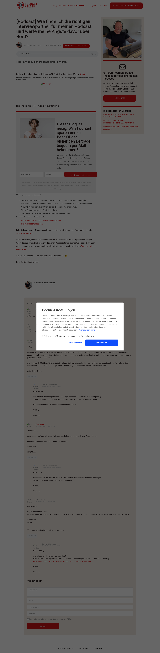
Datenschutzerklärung (86, 330)
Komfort (73, 336)
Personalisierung (87, 336)
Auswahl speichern (75, 343)
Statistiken (61, 336)
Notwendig (48, 336)
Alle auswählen (101, 342)
